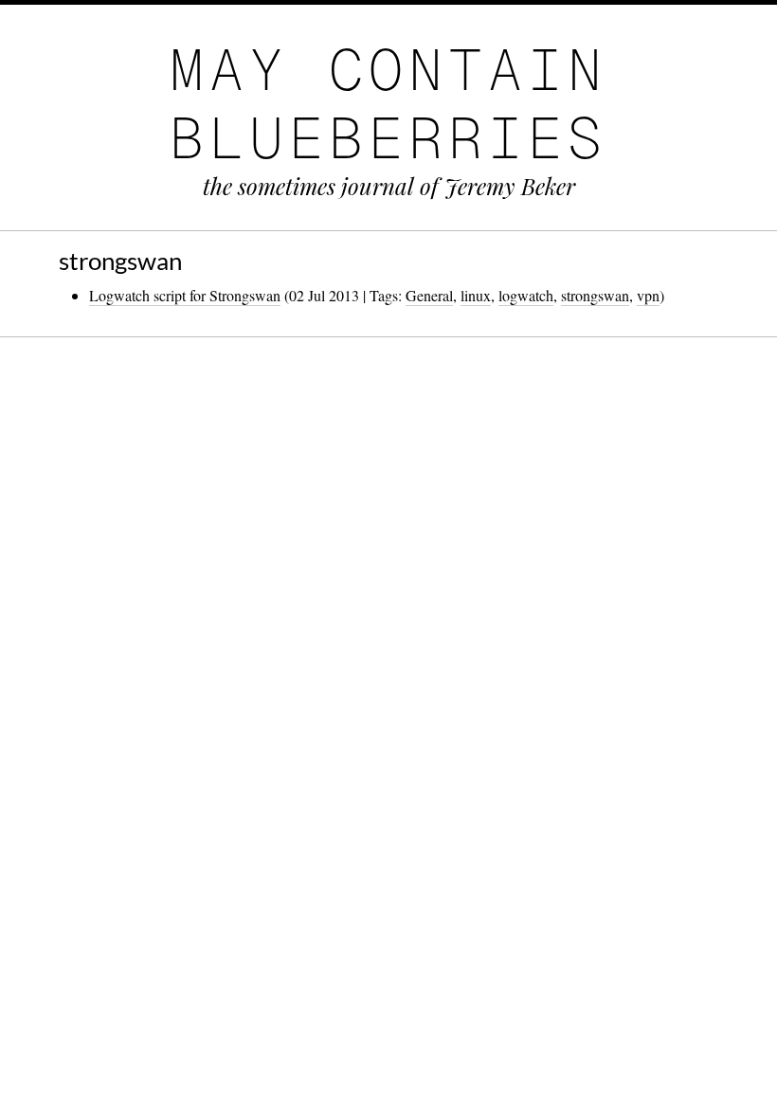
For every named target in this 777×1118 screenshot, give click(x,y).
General (429, 295)
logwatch (525, 295)
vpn (648, 295)
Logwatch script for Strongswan (184, 295)
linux (476, 295)
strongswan (595, 295)
